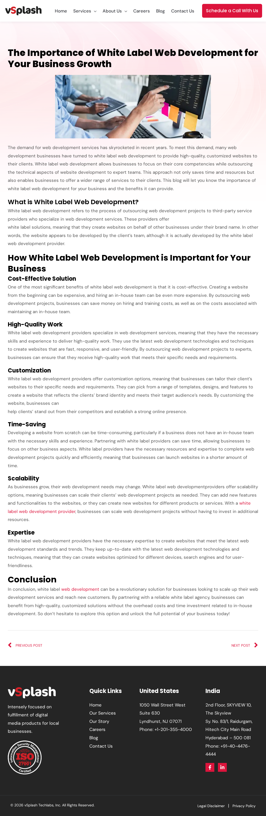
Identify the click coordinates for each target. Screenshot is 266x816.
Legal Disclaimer (211, 806)
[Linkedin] (222, 767)
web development (80, 589)
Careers (97, 729)
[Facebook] (209, 767)
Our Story (99, 721)
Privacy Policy (244, 806)
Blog (93, 738)
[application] (93, 11)
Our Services (102, 713)
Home (95, 705)
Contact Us (101, 746)
